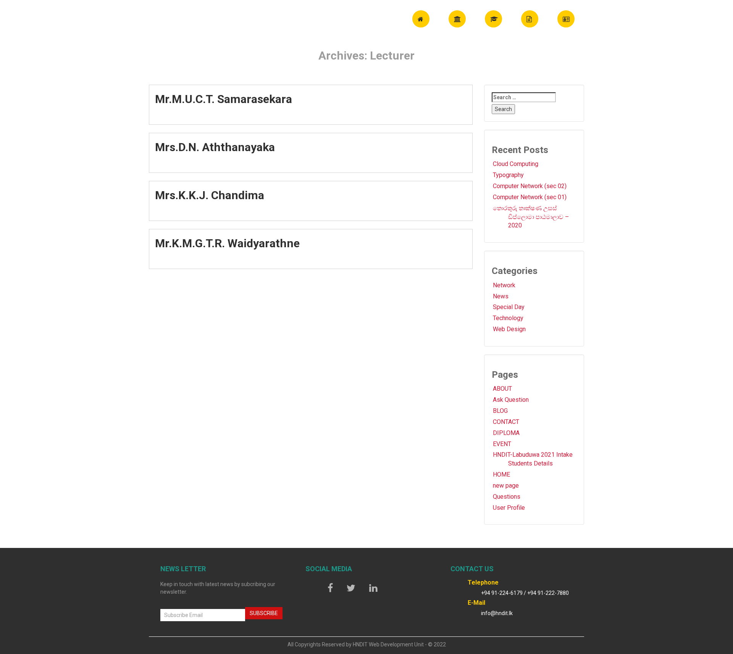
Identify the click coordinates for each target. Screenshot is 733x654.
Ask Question (511, 399)
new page (506, 485)
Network (504, 285)
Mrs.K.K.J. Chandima (209, 195)
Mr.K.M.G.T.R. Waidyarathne (227, 243)
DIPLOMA (506, 433)
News (501, 296)
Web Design (509, 329)
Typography (508, 175)
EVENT (502, 444)
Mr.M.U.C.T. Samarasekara (223, 99)
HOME (501, 474)
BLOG (500, 410)
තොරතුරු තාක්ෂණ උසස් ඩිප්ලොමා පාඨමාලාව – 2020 (531, 217)
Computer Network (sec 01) (530, 197)
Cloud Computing (515, 164)
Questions (506, 496)
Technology (508, 318)
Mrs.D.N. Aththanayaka (215, 147)
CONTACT (506, 421)
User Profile (509, 507)
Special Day (509, 307)
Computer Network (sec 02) (530, 186)
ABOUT (502, 388)
